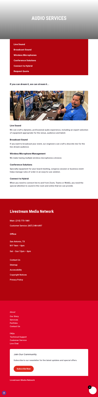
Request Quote (21, 71)
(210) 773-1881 (22, 221)
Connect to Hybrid (23, 66)
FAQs (12, 333)
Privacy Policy (16, 280)
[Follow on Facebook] (12, 287)
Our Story (14, 316)
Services (14, 320)
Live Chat (14, 343)
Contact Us (15, 260)
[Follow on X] (17, 287)
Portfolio (14, 323)
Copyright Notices (18, 275)
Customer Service (18, 340)
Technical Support (18, 337)
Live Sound (19, 44)
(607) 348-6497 (35, 225)
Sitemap (13, 265)
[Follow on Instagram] (22, 287)
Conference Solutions (25, 60)
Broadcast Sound (22, 49)
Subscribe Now (24, 369)
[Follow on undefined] (54, 385)
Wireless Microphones (25, 55)
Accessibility (16, 270)
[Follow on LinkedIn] (27, 287)
